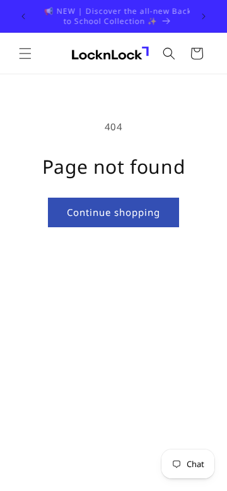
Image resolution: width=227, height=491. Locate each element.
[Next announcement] (204, 16)
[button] (25, 53)
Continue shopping (113, 212)
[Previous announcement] (23, 16)
